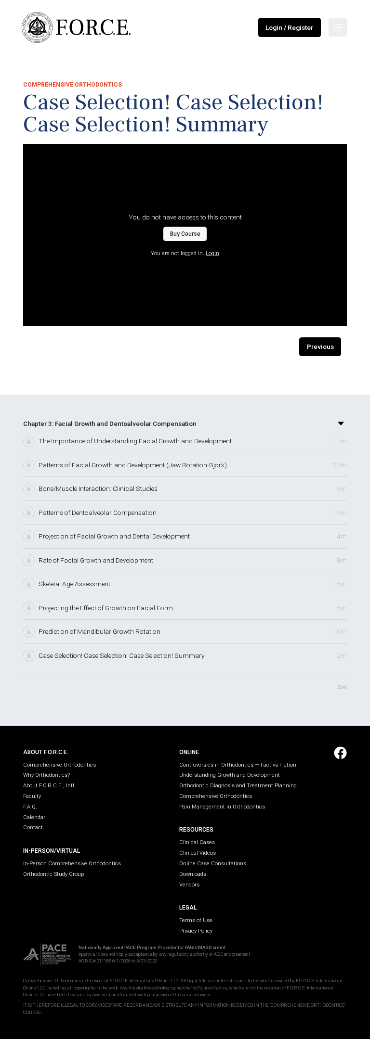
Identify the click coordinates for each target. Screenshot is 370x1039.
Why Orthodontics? (46, 775)
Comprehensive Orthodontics (59, 765)
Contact (33, 827)
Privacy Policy (195, 931)
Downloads (192, 874)
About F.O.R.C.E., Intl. (49, 785)
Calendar (34, 817)
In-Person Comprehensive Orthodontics (72, 863)
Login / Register (289, 27)
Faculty (32, 796)
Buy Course (185, 234)
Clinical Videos (197, 853)
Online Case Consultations (212, 863)
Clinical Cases (197, 842)
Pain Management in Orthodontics (222, 807)
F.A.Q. (30, 807)
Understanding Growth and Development (229, 775)
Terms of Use (195, 920)
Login (212, 253)
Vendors (189, 885)
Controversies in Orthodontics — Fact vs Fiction (237, 765)
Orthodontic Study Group (53, 874)
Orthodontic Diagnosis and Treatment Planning (238, 785)
